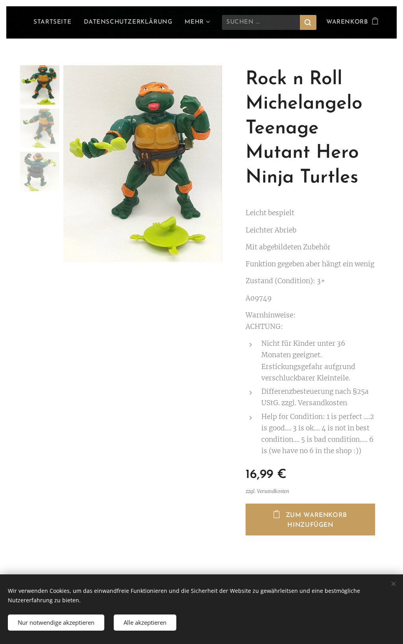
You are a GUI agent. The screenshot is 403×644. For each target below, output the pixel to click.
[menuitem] (54, 22)
